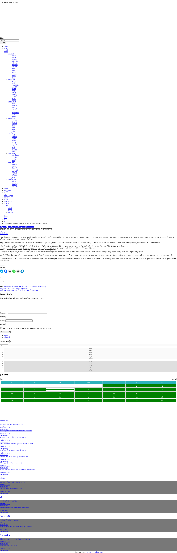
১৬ (136, 393)
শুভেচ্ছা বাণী (11, 207)
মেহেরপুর (14, 137)
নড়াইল (14, 138)
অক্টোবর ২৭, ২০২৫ (5, 459)
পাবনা (13, 111)
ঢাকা (13, 78)
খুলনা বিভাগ (11, 133)
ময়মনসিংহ (15, 186)
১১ (12, 393)
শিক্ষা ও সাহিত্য (8, 201)
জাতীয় (5, 48)
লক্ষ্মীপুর (14, 92)
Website (2, 324)
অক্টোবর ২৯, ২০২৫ (5, 440)
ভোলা (13, 126)
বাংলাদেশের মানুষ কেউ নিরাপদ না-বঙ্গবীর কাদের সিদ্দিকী (14, 288)
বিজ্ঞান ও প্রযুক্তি (8, 196)
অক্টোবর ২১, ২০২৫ (5, 485)
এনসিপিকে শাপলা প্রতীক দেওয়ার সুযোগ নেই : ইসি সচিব (14, 456)
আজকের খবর (4, 420)
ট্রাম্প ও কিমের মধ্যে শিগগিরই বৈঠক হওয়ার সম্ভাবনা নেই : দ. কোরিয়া (17, 469)
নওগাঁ (13, 114)
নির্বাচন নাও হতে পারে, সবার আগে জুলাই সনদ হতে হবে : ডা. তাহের (16, 443)
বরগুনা (13, 129)
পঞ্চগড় (14, 166)
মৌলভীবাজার (15, 155)
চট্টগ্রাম (14, 100)
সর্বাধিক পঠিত (7, 337)
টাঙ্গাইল (14, 72)
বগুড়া (13, 103)
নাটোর (13, 107)
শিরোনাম (28, 227)
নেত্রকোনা (15, 183)
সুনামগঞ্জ (14, 157)
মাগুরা (13, 148)
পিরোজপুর (14, 122)
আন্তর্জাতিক (7, 190)
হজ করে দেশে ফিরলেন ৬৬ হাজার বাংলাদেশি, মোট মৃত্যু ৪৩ (14, 507)
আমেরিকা (6, 50)
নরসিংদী (14, 57)
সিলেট (13, 161)
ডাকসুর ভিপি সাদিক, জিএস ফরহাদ (8, 545)
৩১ (162, 400)
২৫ (12, 400)
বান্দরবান (14, 98)
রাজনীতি (6, 188)
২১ (88, 397)
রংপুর (13, 177)
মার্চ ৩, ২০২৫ (3, 523)
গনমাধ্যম (10, 212)
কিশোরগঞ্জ (15, 65)
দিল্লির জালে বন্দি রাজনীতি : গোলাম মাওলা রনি (11, 463)
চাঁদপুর (13, 90)
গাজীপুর (14, 55)
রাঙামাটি (14, 89)
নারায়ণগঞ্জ (14, 59)
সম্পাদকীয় (6, 203)
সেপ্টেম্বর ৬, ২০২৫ (5, 504)
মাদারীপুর (14, 66)
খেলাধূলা (6, 198)
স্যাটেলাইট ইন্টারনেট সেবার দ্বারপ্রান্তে (9, 520)
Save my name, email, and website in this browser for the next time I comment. (27, 328)
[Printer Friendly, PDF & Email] (5, 264)
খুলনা (13, 151)
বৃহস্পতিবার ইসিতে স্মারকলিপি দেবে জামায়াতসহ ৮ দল (13, 437)
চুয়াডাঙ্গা (14, 140)
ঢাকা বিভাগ (11, 54)
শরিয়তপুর (14, 74)
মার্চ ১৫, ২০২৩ (4, 529)
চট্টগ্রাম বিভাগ (11, 79)
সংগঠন (10, 210)
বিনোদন (6, 199)
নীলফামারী (14, 168)
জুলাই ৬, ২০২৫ (4, 510)
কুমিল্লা (14, 81)
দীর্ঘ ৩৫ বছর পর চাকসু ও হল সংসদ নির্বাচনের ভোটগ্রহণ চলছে (15, 539)
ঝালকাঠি (14, 120)
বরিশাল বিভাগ (11, 118)
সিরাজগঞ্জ (14, 105)
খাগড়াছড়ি (14, 96)
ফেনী (13, 83)
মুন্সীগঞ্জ (14, 76)
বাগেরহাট (14, 142)
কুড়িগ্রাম (14, 172)
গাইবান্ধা (14, 175)
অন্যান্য (6, 205)
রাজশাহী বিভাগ (12, 102)
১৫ (114, 393)
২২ (114, 397)
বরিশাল (14, 131)
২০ (60, 397)
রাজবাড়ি (14, 68)
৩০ (137, 400)
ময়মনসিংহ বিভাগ (12, 179)
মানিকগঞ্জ (14, 63)
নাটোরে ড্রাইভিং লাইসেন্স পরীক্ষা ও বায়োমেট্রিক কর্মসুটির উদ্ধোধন (16, 526)
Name (2, 317)
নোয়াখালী (14, 87)
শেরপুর (14, 181)
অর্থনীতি (6, 192)
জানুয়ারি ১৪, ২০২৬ (5, 427)
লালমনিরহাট (15, 170)
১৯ (34, 397)
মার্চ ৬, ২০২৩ (3, 232)
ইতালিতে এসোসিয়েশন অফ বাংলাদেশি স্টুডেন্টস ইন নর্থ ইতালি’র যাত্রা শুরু (19, 290)
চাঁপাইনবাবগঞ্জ (15, 113)
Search (2, 38)
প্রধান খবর (18, 227)
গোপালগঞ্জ (15, 61)
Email (2, 320)
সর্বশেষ (6, 335)
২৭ (60, 400)
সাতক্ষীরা (14, 144)
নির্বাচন (10, 209)
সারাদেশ (6, 52)
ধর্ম (5, 194)
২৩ (137, 397)
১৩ (60, 393)
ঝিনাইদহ (14, 150)
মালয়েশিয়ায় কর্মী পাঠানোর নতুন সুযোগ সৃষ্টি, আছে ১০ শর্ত (14, 450)
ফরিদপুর (14, 70)
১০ (162, 389)
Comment (4, 313)
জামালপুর (14, 185)
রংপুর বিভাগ (11, 162)
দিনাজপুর (14, 164)
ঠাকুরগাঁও (14, 174)
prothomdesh (4, 234)
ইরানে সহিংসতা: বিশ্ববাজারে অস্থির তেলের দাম (11, 424)
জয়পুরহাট (14, 109)
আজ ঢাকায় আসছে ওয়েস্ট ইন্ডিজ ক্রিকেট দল (11, 488)
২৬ (34, 400)
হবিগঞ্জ (14, 159)
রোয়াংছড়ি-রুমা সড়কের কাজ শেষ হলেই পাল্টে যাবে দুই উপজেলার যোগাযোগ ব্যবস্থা (25, 286)
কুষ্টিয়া (13, 146)
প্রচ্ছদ (6, 46)
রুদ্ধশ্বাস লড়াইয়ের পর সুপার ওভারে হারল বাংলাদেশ (12, 482)
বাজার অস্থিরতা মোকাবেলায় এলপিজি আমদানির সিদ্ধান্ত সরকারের (16, 431)
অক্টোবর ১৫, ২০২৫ (5, 491)
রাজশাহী (14, 116)
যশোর (13, 135)
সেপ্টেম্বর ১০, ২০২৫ (5, 548)
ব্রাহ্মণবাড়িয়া (15, 85)
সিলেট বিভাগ (11, 153)
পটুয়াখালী (14, 124)
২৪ (162, 397)
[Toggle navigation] (1, 37)
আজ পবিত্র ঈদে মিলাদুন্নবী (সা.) (8, 501)
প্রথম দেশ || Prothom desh (95, 552)
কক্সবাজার (14, 94)
